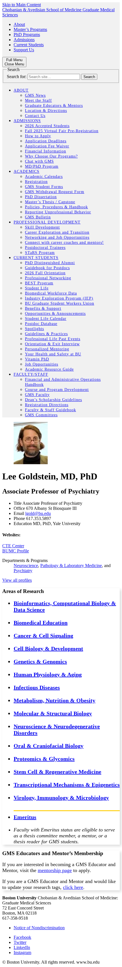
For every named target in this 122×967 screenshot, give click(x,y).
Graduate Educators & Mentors (54, 105)
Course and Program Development (57, 390)
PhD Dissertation (41, 197)
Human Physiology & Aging (48, 674)
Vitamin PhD (37, 359)
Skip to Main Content (21, 4)
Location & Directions (46, 111)
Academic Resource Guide (49, 369)
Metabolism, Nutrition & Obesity (54, 700)
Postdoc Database (41, 324)
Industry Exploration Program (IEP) (59, 298)
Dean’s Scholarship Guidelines (53, 400)
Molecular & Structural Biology (53, 713)
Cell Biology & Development (48, 648)
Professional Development (47, 222)
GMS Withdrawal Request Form (54, 192)
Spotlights (34, 329)
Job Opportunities (41, 364)
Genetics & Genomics (40, 661)
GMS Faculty (37, 395)
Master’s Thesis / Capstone (50, 202)
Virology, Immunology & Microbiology (61, 798)
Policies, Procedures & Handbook (56, 207)
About (19, 24)
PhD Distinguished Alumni (50, 263)
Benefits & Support (43, 308)
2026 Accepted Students (47, 126)
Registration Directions (46, 405)
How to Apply (38, 136)
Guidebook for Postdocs (47, 268)
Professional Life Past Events (52, 339)
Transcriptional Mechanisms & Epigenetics (67, 785)
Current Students (29, 44)
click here (73, 887)
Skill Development (42, 227)
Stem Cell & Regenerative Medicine (57, 772)
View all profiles (17, 580)
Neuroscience (26, 565)
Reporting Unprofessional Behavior (58, 212)
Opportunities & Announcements (55, 313)
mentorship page (55, 870)
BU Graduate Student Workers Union (59, 303)
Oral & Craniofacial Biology (48, 746)
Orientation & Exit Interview (52, 344)
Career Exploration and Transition (57, 232)
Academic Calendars (44, 176)
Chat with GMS (39, 161)
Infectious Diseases (37, 687)
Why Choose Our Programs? (51, 156)
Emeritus (25, 817)
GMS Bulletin (38, 217)
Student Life (37, 288)
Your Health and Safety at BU (53, 354)
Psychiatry (23, 570)
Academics (26, 171)
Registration (36, 182)
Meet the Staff (38, 100)
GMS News (35, 95)
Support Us (24, 49)
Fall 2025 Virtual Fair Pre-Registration (61, 131)
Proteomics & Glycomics (44, 759)
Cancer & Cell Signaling (43, 635)
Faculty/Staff (31, 374)
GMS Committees (41, 415)
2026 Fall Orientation (45, 273)
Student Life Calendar (45, 319)
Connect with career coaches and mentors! (64, 242)
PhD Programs (27, 34)
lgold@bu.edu (38, 513)
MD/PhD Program (41, 166)
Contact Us (35, 116)
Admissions (24, 39)
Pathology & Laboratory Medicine (71, 565)
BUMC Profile (15, 550)
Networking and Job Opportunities (57, 237)
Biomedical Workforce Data (51, 293)
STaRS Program (40, 253)
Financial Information (45, 151)
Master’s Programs (30, 29)
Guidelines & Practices (46, 334)
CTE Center (13, 545)
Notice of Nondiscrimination (39, 927)
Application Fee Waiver (47, 146)
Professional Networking (48, 278)
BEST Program (39, 283)
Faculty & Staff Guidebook (50, 410)
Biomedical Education (41, 622)
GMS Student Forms (44, 187)
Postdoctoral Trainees (45, 247)
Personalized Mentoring (47, 349)
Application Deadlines (45, 141)
